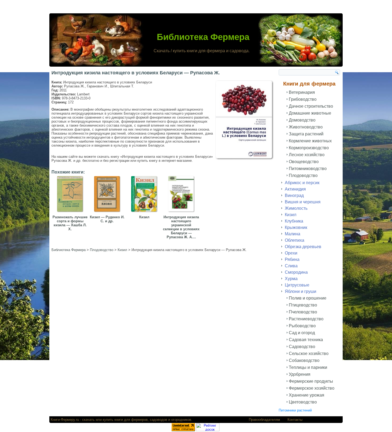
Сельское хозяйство (309, 353)
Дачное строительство (311, 106)
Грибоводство (303, 99)
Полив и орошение (307, 298)
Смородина (296, 272)
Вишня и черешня (303, 202)
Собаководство (304, 360)
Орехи (291, 253)
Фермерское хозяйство (311, 388)
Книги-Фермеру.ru (65, 420)
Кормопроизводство (309, 148)
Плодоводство (303, 175)
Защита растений (306, 134)
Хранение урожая (306, 395)
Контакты (294, 420)
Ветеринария (302, 92)
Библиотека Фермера (203, 37)
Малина (292, 234)
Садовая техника (306, 339)
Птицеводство (303, 305)
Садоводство (302, 346)
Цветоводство (303, 402)
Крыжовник (296, 227)
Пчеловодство (303, 312)
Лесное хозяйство (307, 154)
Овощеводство (304, 161)
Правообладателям (264, 420)
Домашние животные (310, 113)
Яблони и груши (300, 291)
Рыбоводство (302, 326)
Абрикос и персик (302, 182)
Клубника (294, 221)
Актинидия (295, 189)
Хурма (291, 278)
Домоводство (302, 120)
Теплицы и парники (308, 367)
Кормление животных (310, 141)
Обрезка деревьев (303, 246)
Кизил (290, 214)
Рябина (292, 259)
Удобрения (299, 374)
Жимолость (296, 208)
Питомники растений (295, 410)
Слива (291, 266)
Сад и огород (302, 332)
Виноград (294, 195)
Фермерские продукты (311, 381)
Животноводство (306, 127)
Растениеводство (306, 319)
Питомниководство (308, 168)
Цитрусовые (297, 285)
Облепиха (294, 240)
